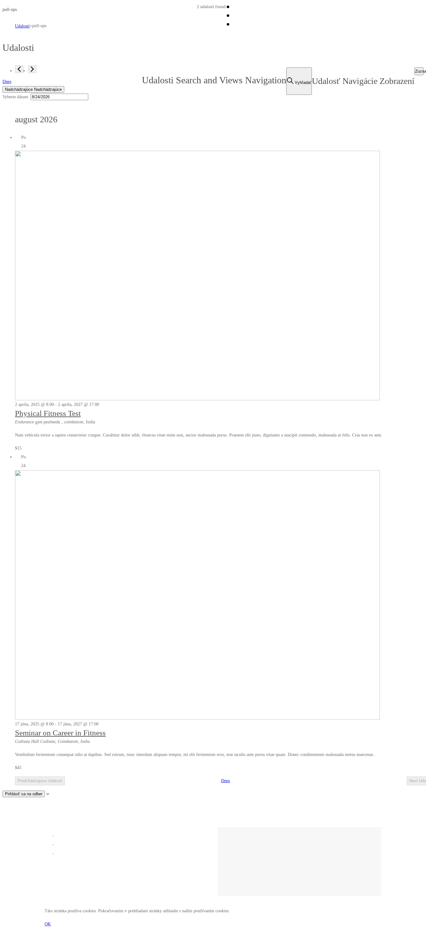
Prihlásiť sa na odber (23, 794)
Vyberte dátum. (16, 97)
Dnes (6, 81)
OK (48, 924)
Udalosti (22, 26)
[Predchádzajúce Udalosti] (19, 69)
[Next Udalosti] (32, 69)
